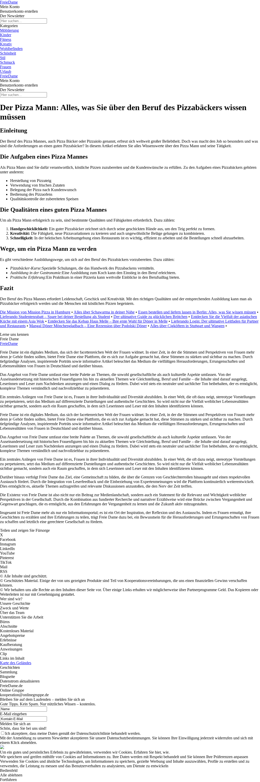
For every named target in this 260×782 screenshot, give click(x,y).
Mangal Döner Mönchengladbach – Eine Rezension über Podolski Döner (88, 326)
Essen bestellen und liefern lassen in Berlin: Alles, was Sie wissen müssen (197, 312)
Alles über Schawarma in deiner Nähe (104, 312)
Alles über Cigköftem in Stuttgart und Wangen (187, 326)
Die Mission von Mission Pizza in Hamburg (35, 312)
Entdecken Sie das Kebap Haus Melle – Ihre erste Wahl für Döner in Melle (108, 321)
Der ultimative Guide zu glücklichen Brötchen (150, 316)
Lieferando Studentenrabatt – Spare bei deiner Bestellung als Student (55, 316)
